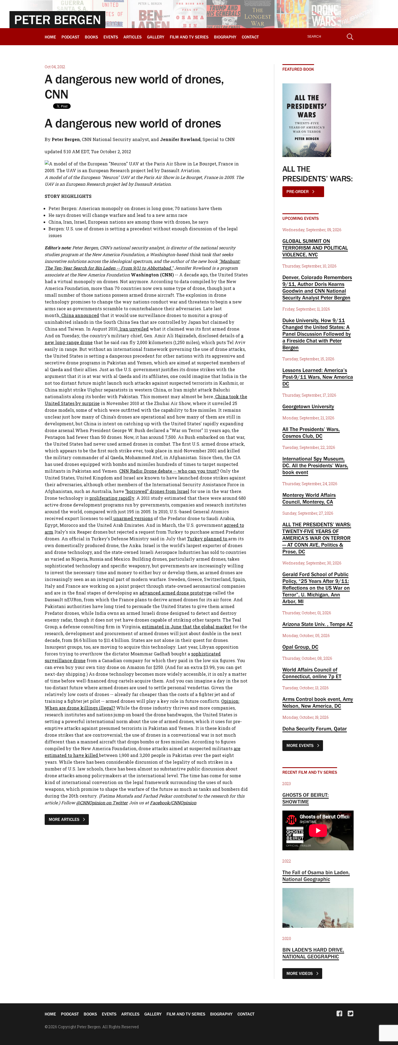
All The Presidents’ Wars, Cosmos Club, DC (311, 432)
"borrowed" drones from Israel (157, 491)
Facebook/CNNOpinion (173, 802)
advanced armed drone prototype (175, 593)
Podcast (70, 36)
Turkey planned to (207, 538)
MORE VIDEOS (300, 973)
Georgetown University (308, 406)
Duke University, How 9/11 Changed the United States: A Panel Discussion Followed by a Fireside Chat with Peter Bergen (316, 333)
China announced (79, 315)
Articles (132, 36)
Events (110, 36)
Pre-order (298, 191)
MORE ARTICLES (64, 819)
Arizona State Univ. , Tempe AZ (317, 624)
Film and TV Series (189, 36)
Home (50, 36)
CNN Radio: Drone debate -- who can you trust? (169, 471)
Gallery (155, 36)
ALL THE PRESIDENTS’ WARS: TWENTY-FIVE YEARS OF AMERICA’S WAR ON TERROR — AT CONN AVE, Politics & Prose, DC (316, 537)
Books (91, 36)
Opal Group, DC (300, 647)
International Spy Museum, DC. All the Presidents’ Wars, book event (315, 465)
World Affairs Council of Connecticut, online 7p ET (311, 673)
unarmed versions (132, 518)
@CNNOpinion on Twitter (102, 802)
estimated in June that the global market (186, 626)
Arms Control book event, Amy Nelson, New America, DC (317, 702)
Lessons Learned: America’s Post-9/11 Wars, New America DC (317, 377)
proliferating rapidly (111, 498)
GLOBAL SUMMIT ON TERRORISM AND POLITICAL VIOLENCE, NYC (315, 247)
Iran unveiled (133, 329)
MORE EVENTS (300, 745)
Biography (225, 36)
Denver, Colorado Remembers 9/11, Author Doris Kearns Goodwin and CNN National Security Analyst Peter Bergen (317, 287)
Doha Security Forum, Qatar (314, 729)
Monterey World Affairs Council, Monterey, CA (309, 498)
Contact (250, 36)
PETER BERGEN (57, 19)
